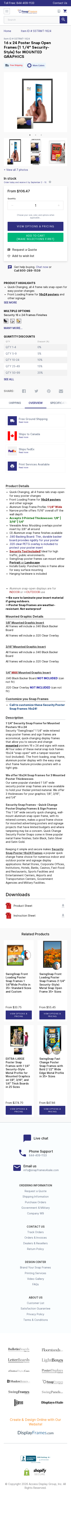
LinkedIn (45, 1500)
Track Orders (35, 1232)
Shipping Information (36, 1196)
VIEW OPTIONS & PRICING (18, 1015)
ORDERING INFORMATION (35, 1185)
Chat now (42, 267)
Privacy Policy (35, 1314)
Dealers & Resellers (35, 1243)
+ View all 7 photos (16, 169)
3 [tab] (41, 135)
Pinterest (35, 1500)
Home (7, 31)
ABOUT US (35, 1297)
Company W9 (35, 1213)
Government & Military (35, 1207)
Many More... (13, 328)
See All (9, 379)
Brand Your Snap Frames (35, 1267)
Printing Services (35, 1273)
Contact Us (60, 3)
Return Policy (35, 1249)
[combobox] (35, 19)
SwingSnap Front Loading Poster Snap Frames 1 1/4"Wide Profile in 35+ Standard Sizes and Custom (18, 983)
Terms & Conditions (35, 1319)
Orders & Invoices (35, 1237)
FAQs (35, 1284)
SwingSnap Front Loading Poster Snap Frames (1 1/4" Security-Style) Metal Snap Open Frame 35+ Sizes (52, 983)
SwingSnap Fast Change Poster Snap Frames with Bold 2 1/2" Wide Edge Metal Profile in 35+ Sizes (51, 1067)
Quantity (12, 198)
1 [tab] (30, 135)
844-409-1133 (25, 3)
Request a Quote (36, 1191)
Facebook (15, 1500)
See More (10, 302)
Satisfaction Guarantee (35, 1308)
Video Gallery (35, 1278)
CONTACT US (35, 1226)
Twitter (25, 1500)
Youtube (56, 1500)
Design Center (35, 1262)
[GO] (63, 19)
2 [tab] (35, 135)
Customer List (35, 1303)
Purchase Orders (35, 1202)
